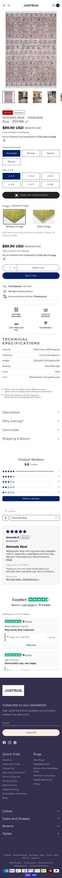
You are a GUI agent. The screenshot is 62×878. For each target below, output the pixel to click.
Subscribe (31, 732)
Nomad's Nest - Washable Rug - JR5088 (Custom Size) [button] (22, 579)
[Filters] (5, 518)
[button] (30, 471)
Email (5, 723)
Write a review (31, 498)
